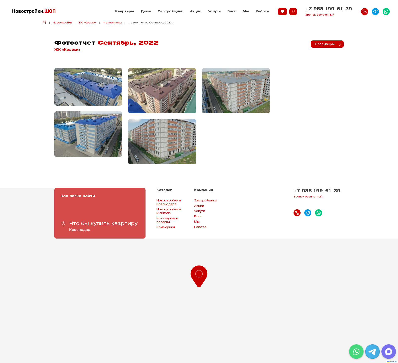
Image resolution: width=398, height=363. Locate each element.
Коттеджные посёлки (167, 220)
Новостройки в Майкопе (169, 211)
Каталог (164, 190)
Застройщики (170, 11)
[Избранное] (282, 11)
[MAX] (388, 351)
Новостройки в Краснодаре (169, 202)
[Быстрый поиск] (293, 11)
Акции (195, 11)
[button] (199, 275)
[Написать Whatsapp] (386, 11)
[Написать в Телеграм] (375, 11)
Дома (146, 11)
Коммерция (166, 227)
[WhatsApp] (356, 351)
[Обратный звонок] (364, 11)
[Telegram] (372, 351)
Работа (262, 11)
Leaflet (393, 361)
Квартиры (124, 11)
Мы (246, 11)
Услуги (214, 11)
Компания (203, 190)
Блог (231, 11)
